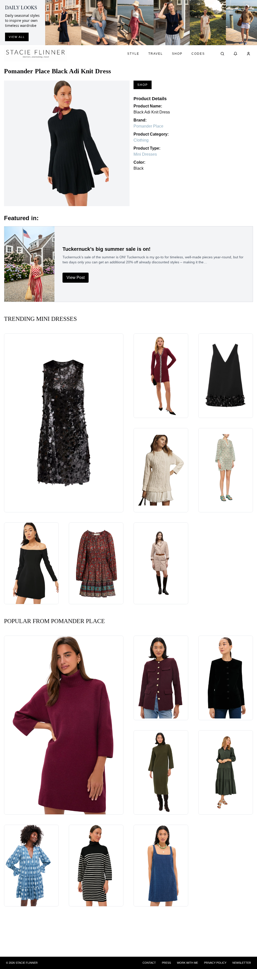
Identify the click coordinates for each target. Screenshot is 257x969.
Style (133, 53)
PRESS (166, 962)
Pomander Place (148, 126)
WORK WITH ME (187, 962)
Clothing (141, 140)
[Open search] (222, 53)
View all (17, 36)
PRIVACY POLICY (215, 962)
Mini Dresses (145, 154)
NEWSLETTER (241, 962)
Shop (177, 53)
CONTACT (149, 962)
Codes (198, 53)
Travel (155, 53)
